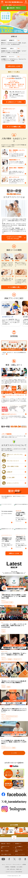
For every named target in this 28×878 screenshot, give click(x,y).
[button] (26, 313)
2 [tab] (2, 835)
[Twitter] (14, 859)
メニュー (2, 3)
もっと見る (14, 752)
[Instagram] (20, 859)
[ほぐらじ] (25, 859)
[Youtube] (3, 859)
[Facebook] (9, 859)
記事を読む (14, 590)
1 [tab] (1, 835)
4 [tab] (5, 835)
